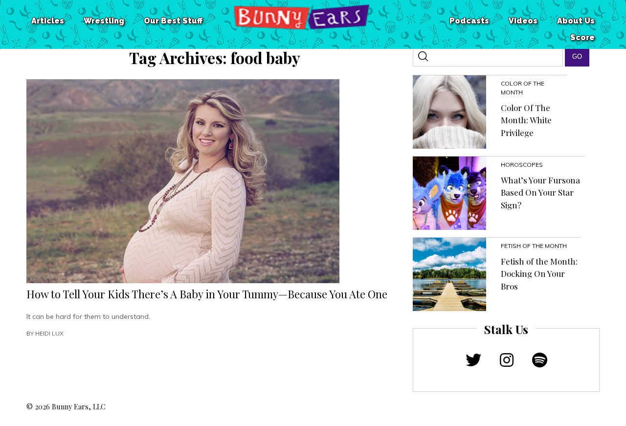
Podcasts (469, 20)
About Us (576, 20)
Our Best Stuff (173, 20)
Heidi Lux (49, 333)
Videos (523, 20)
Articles (47, 20)
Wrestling (104, 20)
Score (582, 37)
